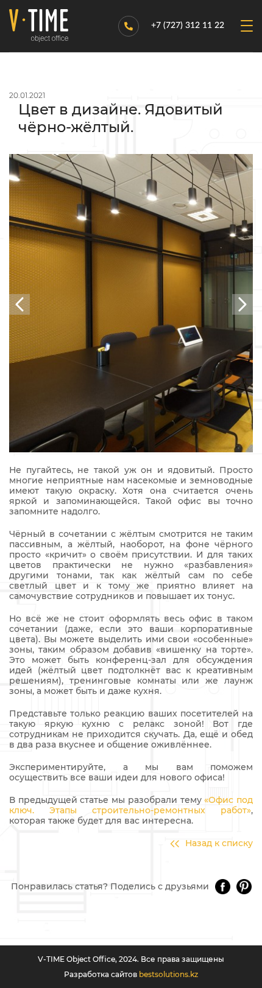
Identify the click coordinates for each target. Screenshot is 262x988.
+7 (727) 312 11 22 (187, 25)
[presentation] (19, 304)
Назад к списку (219, 843)
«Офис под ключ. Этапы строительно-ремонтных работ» (131, 805)
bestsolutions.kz (168, 974)
